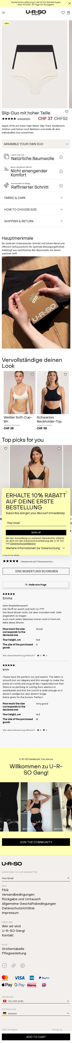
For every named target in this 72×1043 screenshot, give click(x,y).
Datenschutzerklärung (22, 543)
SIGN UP (36, 532)
